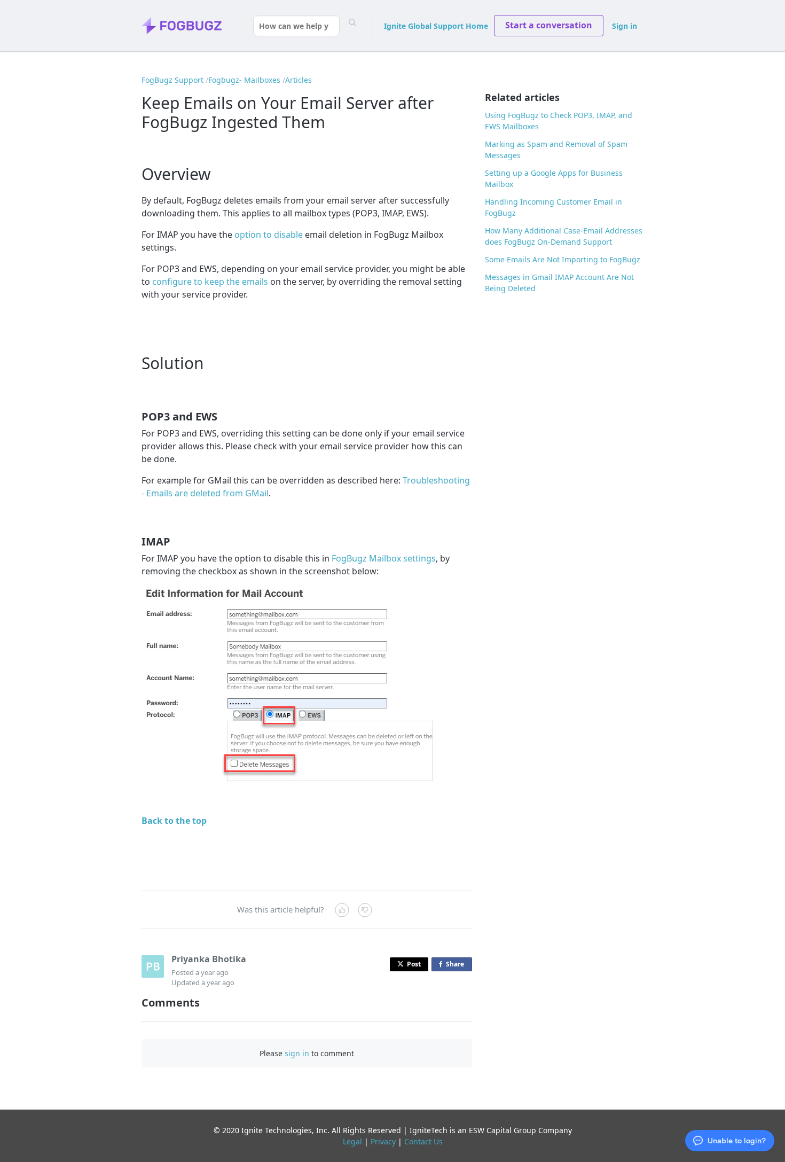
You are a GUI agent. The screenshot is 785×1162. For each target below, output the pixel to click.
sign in (297, 1053)
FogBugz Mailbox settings (384, 558)
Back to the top (174, 820)
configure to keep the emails (210, 281)
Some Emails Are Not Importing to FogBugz (562, 259)
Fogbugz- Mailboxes (244, 80)
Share (457, 965)
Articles (298, 80)
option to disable (268, 234)
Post (414, 964)
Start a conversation (548, 25)
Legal (352, 1141)
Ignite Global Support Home (436, 26)
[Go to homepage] (182, 25)
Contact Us (423, 1141)
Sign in (624, 26)
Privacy (383, 1141)
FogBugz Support (172, 80)
